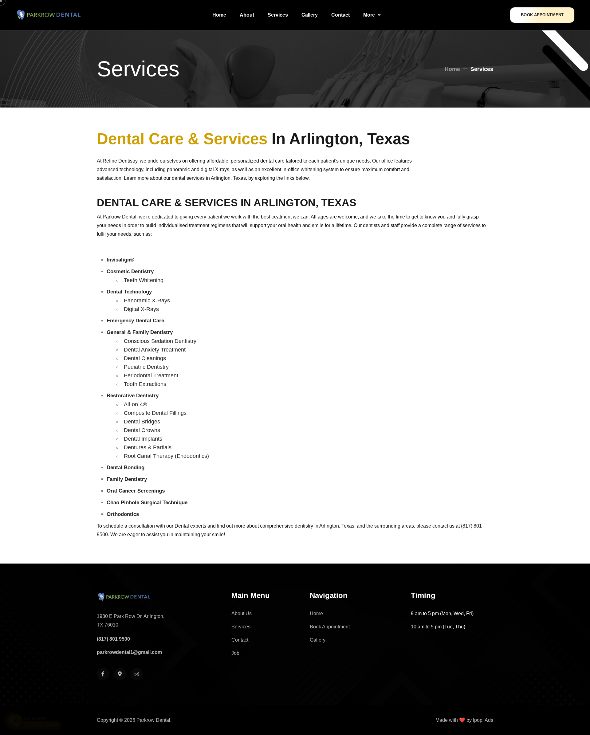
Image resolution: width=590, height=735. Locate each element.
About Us (241, 613)
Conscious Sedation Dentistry (160, 341)
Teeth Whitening (143, 280)
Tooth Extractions (145, 384)
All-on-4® (135, 404)
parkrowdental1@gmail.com (129, 652)
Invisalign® (120, 260)
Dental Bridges (142, 422)
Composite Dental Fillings (155, 413)
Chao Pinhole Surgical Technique (147, 502)
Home (219, 15)
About (247, 15)
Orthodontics (123, 514)
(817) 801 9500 (113, 639)
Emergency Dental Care (135, 321)
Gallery (309, 15)
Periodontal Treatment (151, 375)
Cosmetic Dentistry (130, 271)
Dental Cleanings (145, 358)
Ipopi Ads (483, 720)
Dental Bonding (125, 467)
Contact (340, 15)
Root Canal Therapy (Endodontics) (166, 456)
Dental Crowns (142, 430)
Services (278, 15)
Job (235, 653)
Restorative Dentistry (133, 396)
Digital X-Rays (141, 309)
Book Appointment (542, 15)
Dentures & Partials (147, 447)
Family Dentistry (127, 479)
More (369, 15)
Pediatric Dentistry (146, 367)
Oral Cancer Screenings (136, 491)
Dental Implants (143, 439)
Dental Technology (129, 292)
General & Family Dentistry (140, 332)
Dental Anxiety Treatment (155, 350)
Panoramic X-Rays (147, 300)
